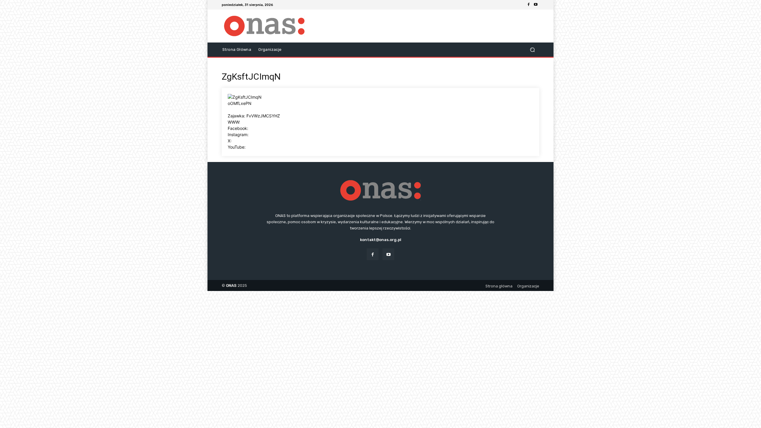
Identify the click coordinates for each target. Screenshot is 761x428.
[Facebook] (528, 4)
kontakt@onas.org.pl (380, 239)
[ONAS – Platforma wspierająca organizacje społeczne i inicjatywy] (264, 26)
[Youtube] (535, 4)
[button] (532, 50)
